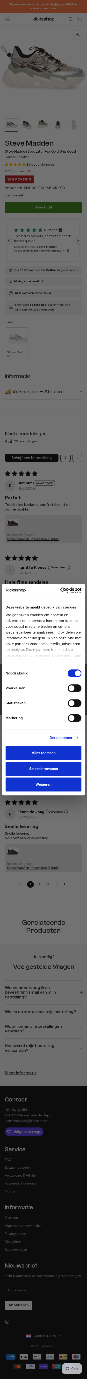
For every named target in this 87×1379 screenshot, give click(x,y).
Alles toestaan (44, 753)
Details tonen (61, 738)
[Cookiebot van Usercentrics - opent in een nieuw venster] (61, 590)
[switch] (74, 688)
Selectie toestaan (43, 769)
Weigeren (43, 784)
